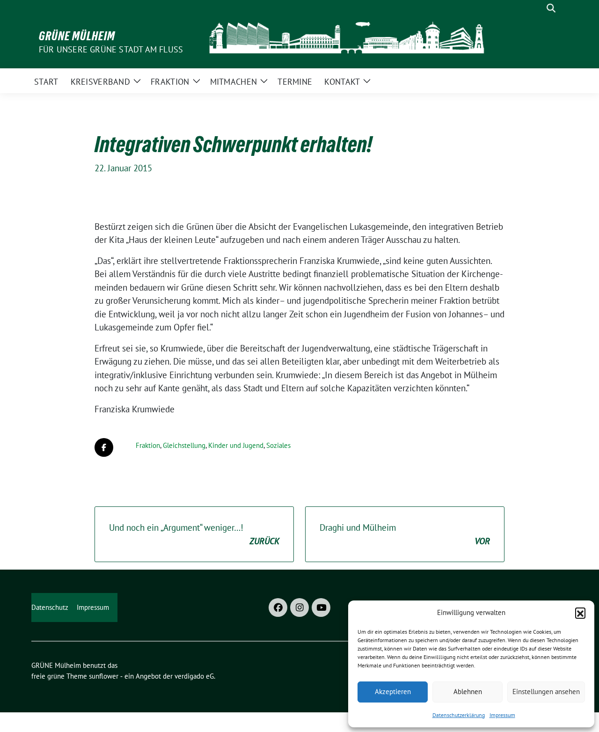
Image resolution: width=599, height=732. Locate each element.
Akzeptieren (393, 691)
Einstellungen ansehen (546, 691)
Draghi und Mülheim (405, 534)
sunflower (103, 676)
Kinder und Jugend (235, 445)
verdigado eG (194, 676)
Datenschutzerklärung (458, 714)
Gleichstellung (184, 445)
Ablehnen (467, 691)
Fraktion (148, 445)
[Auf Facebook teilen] (104, 447)
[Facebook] (278, 607)
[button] (580, 612)
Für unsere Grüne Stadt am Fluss (111, 49)
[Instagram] (299, 607)
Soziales (278, 445)
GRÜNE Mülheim (77, 36)
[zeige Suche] (551, 8)
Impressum (502, 714)
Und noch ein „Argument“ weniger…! (194, 534)
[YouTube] (321, 607)
